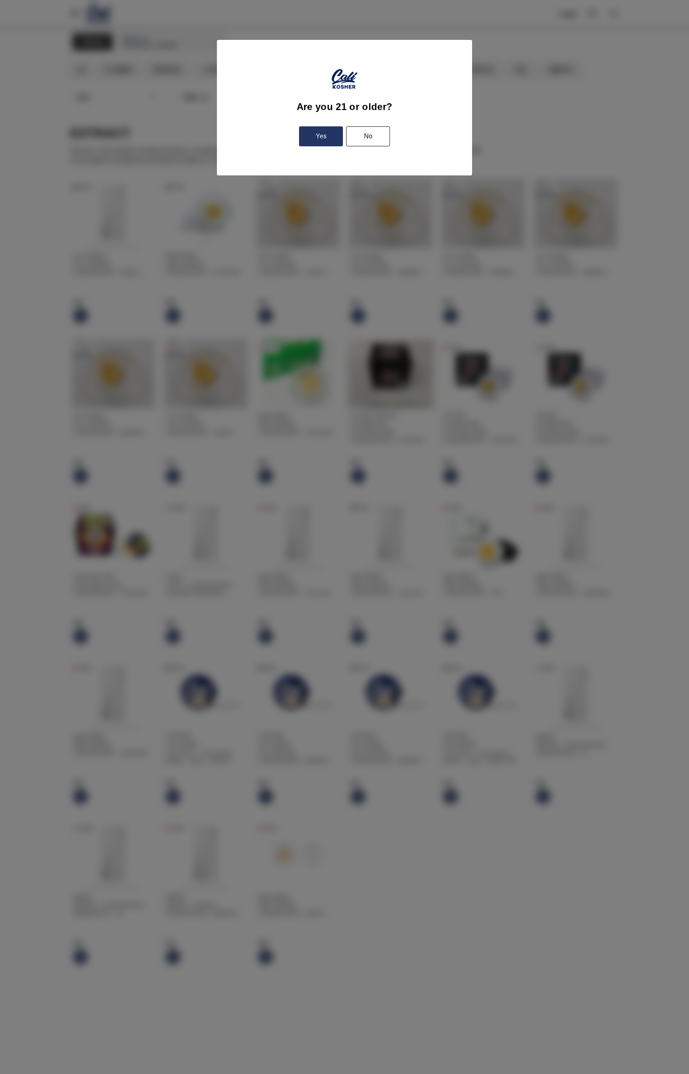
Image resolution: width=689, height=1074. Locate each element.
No (368, 136)
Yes (321, 136)
